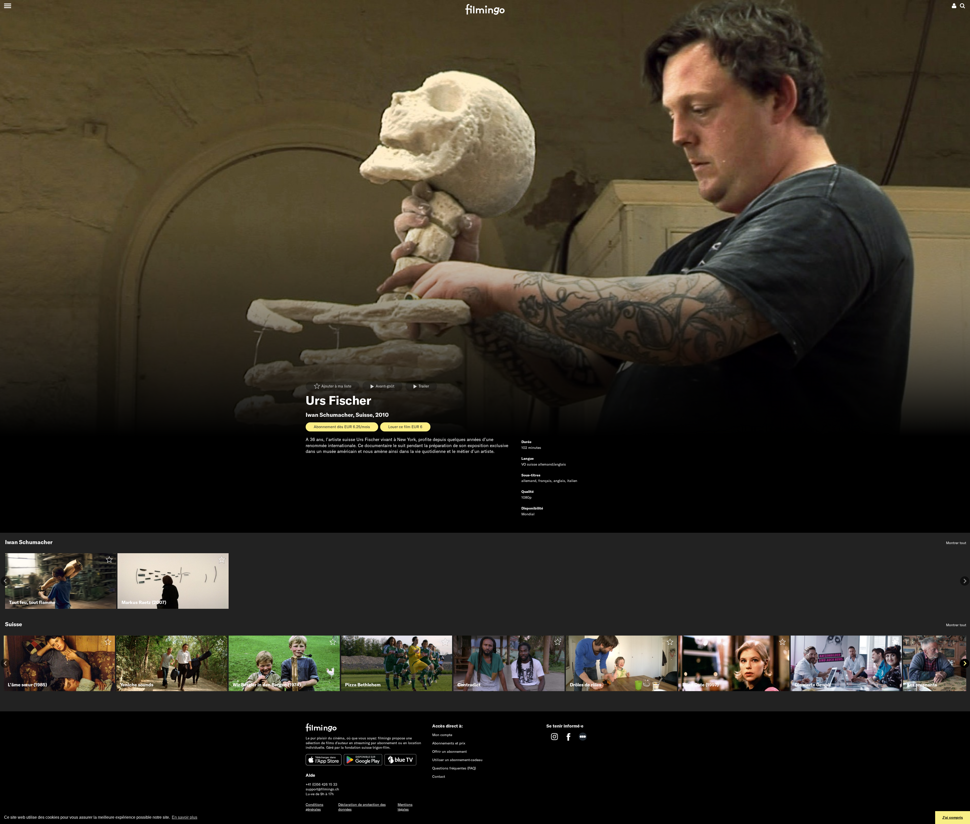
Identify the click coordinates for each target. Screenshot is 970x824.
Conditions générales (314, 807)
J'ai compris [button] (952, 817)
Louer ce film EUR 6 (405, 426)
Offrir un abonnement (449, 751)
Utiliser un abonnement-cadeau (457, 760)
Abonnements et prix (448, 743)
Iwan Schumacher (329, 414)
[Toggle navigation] (7, 5)
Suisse (364, 414)
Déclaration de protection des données (362, 807)
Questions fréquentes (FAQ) (454, 768)
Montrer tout (956, 543)
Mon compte (442, 735)
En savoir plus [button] (184, 817)
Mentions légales (405, 807)
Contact (438, 776)
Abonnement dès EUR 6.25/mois (342, 426)
